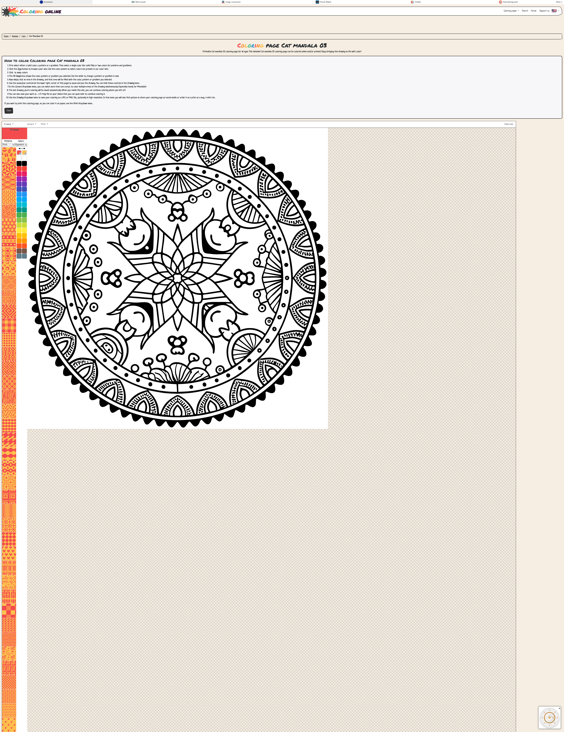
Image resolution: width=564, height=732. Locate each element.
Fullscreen (509, 124)
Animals (15, 36)
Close (8, 110)
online (40, 11)
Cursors (31, 124)
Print (43, 124)
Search (524, 11)
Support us (544, 11)
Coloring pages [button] (510, 11)
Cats (24, 36)
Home (6, 36)
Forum (533, 11)
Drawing (8, 124)
